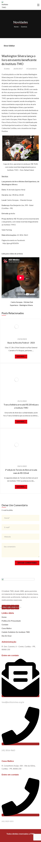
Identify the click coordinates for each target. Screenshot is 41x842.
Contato (5, 625)
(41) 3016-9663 (8, 750)
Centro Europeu (17, 302)
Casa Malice (7, 628)
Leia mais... (21, 356)
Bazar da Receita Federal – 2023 (21, 342)
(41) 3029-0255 (8, 821)
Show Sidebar (9, 46)
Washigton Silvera (26, 305)
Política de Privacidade (11, 621)
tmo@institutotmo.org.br (13, 702)
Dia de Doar (7, 636)
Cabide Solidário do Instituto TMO (16, 632)
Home (16, 27)
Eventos (24, 27)
